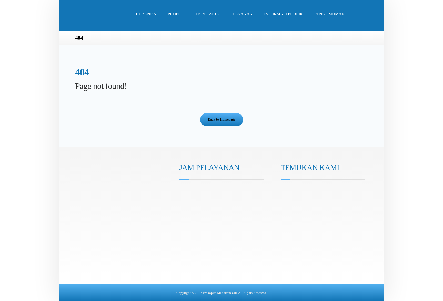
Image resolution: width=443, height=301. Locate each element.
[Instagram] (182, 218)
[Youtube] (197, 218)
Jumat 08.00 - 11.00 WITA (204, 198)
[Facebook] (190, 218)
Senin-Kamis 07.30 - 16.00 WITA (210, 191)
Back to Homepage (221, 119)
